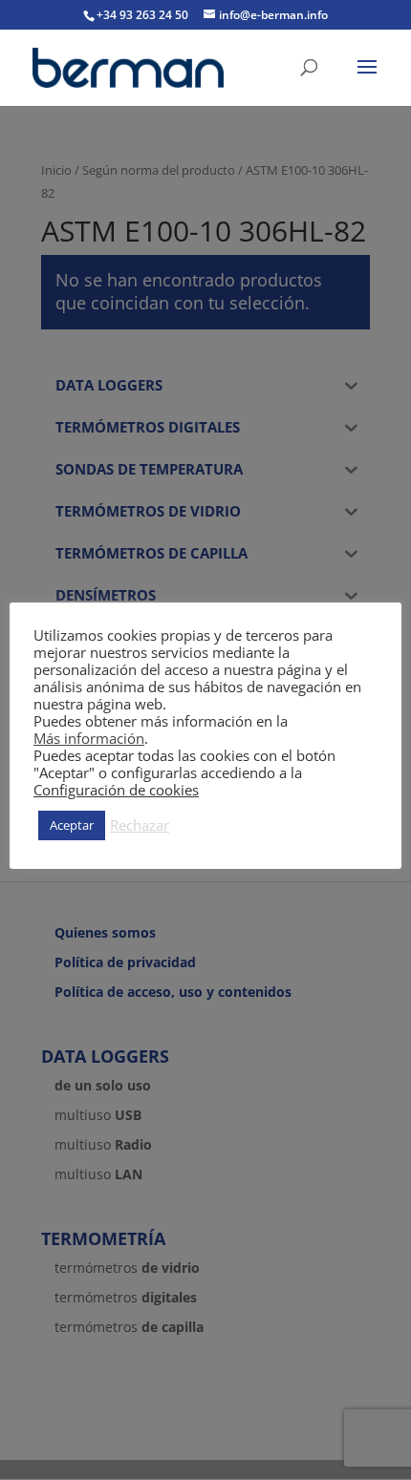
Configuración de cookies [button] (116, 789)
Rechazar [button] (139, 825)
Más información (88, 738)
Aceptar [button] (72, 825)
